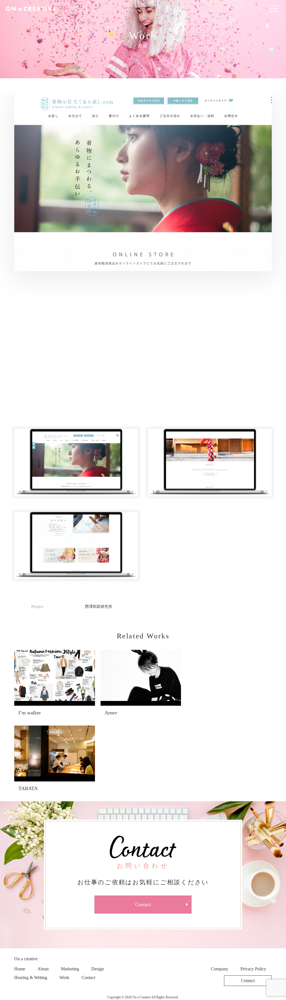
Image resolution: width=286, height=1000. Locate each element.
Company (219, 968)
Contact (143, 904)
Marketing (70, 968)
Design (97, 968)
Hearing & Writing (30, 977)
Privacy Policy (253, 968)
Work (64, 977)
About (43, 968)
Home (19, 968)
